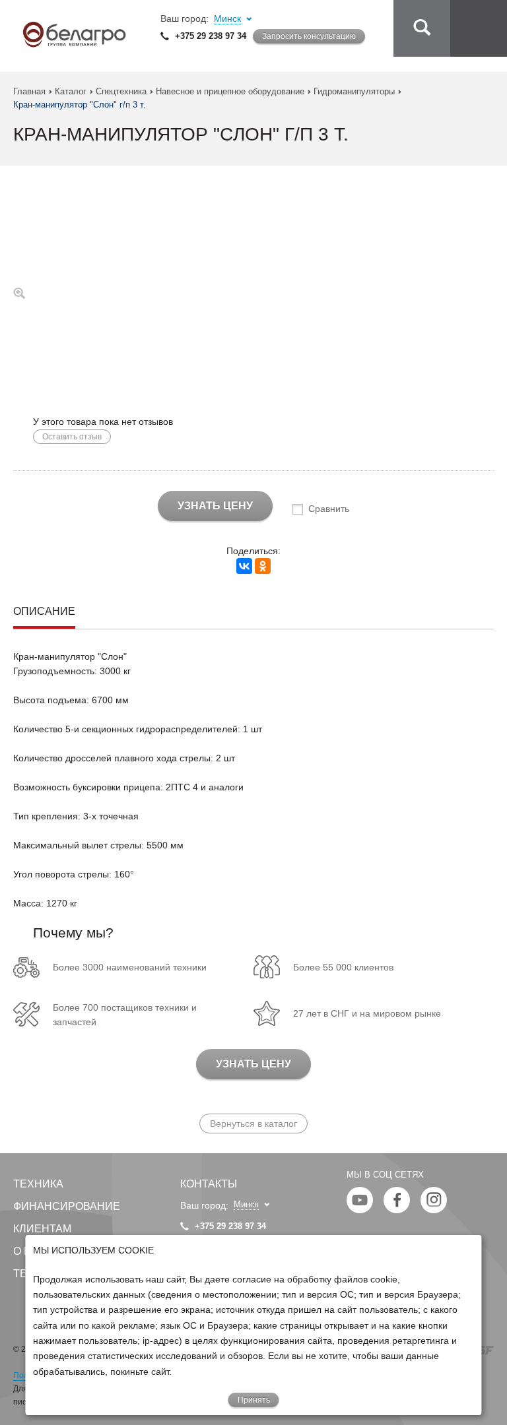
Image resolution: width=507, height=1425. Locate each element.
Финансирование (66, 1206)
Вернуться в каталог (253, 1123)
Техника (38, 1183)
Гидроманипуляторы (354, 91)
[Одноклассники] (263, 566)
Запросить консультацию (309, 36)
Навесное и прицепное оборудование (230, 91)
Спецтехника (121, 91)
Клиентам (42, 1228)
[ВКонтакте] (244, 566)
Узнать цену (215, 505)
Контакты (208, 1183)
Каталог (70, 91)
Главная (29, 91)
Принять (254, 1400)
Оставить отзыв (72, 436)
